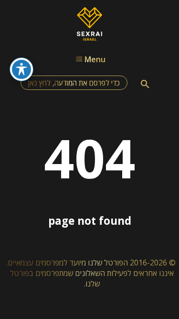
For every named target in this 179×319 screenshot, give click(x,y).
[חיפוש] (145, 84)
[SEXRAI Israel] (89, 38)
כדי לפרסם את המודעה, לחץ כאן (74, 83)
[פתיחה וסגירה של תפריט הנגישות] (21, 69)
